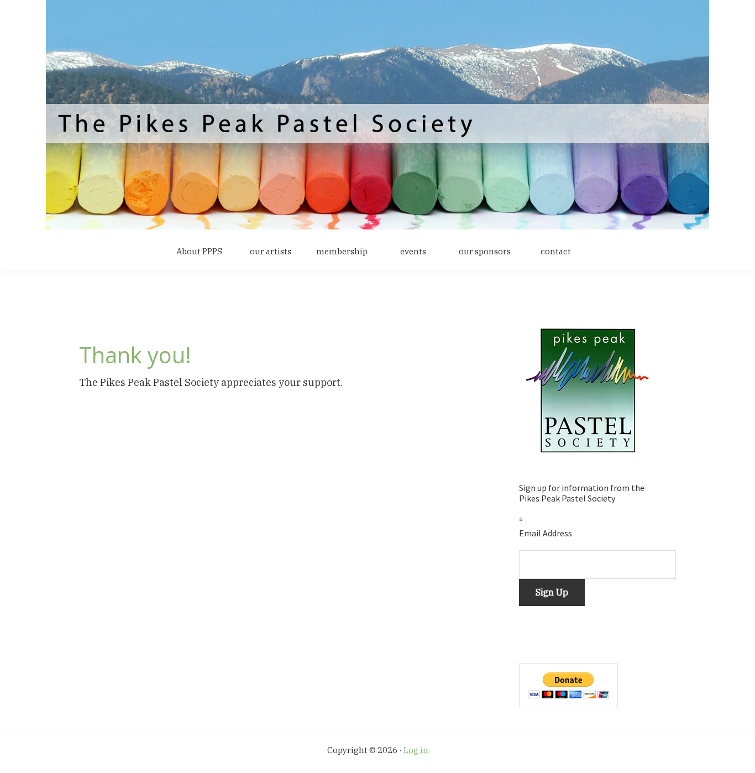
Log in (415, 750)
